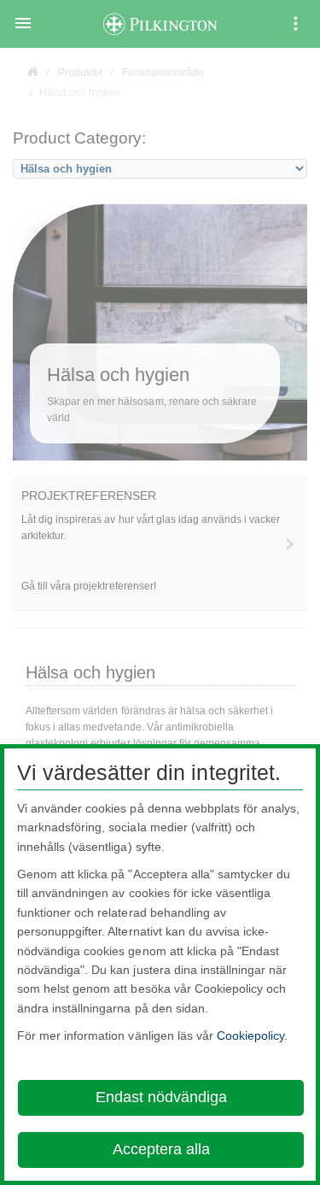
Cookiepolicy (250, 1035)
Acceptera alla (161, 1149)
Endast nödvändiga (161, 1097)
